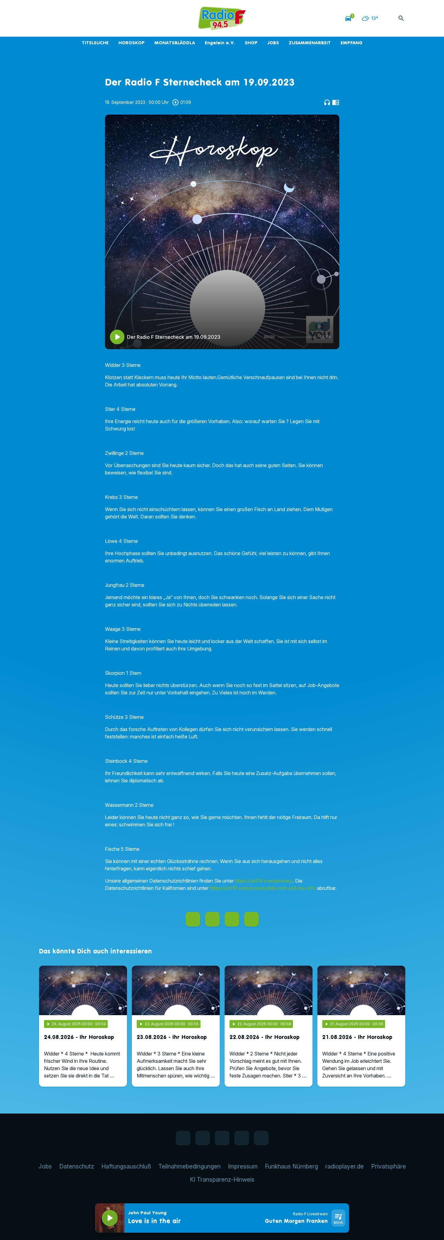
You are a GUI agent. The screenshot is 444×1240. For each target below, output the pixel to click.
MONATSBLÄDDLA (174, 42)
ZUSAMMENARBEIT (310, 42)
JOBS (273, 42)
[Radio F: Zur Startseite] (222, 18)
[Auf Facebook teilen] (193, 919)
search (401, 18)
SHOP (251, 42)
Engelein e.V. (220, 42)
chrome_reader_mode (335, 102)
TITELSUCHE (95, 42)
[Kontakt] (94, 18)
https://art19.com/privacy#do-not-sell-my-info (263, 888)
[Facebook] (45, 18)
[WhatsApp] (57, 18)
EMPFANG (352, 42)
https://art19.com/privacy (264, 881)
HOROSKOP (131, 42)
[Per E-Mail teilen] (251, 919)
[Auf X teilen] (212, 919)
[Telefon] (82, 18)
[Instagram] (69, 18)
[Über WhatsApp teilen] (232, 919)
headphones (327, 102)
